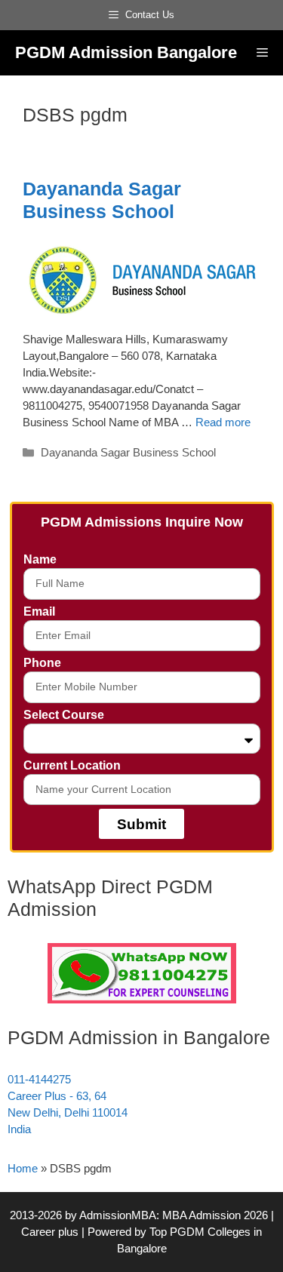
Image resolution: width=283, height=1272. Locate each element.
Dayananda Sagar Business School (128, 452)
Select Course (63, 714)
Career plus (49, 1231)
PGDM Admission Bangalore (126, 52)
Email (39, 611)
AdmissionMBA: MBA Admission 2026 (175, 1215)
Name (40, 559)
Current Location (72, 765)
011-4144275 (39, 1079)
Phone (42, 662)
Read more (223, 422)
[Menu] (262, 52)
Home (23, 1168)
